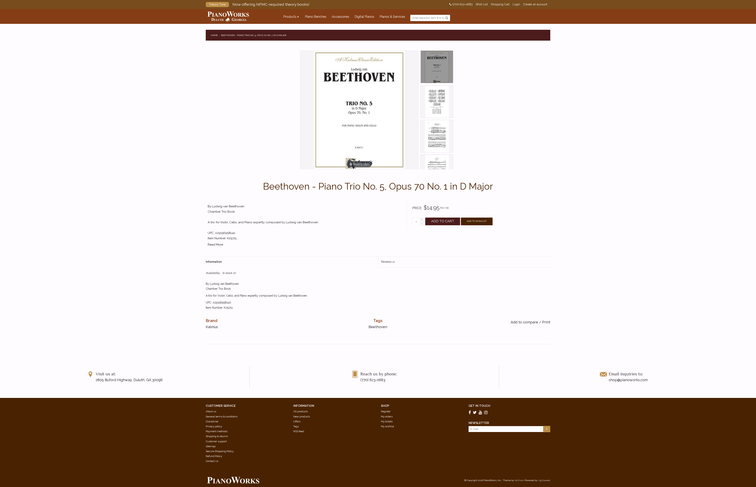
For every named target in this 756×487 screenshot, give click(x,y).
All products (300, 411)
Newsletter (479, 423)
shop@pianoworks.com (628, 380)
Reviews (388, 261)
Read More (215, 244)
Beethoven (378, 327)
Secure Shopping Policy (220, 451)
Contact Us (212, 461)
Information (214, 261)
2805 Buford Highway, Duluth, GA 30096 (129, 380)
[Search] (446, 18)
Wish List (482, 4)
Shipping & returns (217, 436)
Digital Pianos (364, 17)
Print (546, 322)
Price (416, 208)
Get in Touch (479, 406)
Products (289, 17)
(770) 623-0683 (461, 4)
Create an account (535, 4)
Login (516, 4)
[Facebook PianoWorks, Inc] (470, 412)
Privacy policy (214, 426)
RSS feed (298, 431)
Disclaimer (212, 421)
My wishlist (387, 426)
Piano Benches (315, 17)
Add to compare (525, 322)
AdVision (519, 480)
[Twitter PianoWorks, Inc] (475, 412)
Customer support (216, 441)
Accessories (340, 17)
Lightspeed (544, 480)
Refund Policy (214, 456)
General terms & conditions (221, 416)
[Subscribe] (546, 429)
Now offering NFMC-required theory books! (259, 4)
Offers (296, 421)
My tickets (387, 421)
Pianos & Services (392, 17)
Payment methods (216, 431)
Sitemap (211, 446)
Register (386, 411)
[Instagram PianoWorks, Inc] (486, 412)
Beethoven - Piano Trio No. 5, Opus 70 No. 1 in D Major (253, 35)
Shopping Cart (500, 4)
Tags (296, 426)
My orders (387, 416)
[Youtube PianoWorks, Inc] (481, 412)
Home (214, 35)
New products (301, 416)
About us (211, 411)
